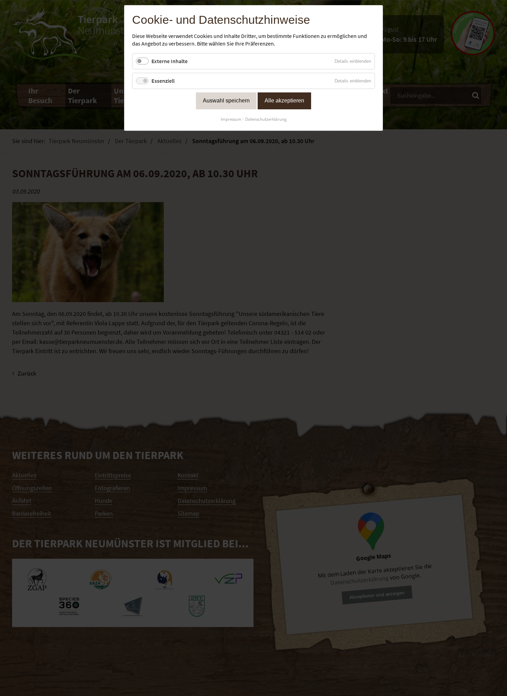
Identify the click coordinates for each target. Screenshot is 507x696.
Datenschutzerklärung (266, 119)
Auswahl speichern (226, 100)
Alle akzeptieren (284, 100)
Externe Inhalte (169, 61)
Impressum (231, 119)
